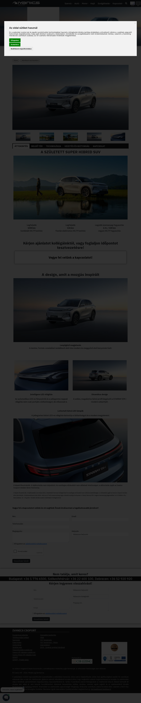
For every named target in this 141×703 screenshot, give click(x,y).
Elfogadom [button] (15, 40)
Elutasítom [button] (15, 44)
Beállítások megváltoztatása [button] (21, 49)
